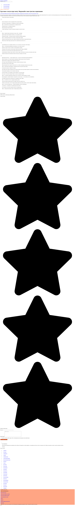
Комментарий (2, 436)
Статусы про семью (3, 13)
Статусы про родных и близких (18, 13)
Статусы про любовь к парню (4, 495)
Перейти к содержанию (3, 0)
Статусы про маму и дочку (27, 13)
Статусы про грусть (3, 492)
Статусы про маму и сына (34, 13)
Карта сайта (2, 502)
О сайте (1, 498)
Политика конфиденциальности (5, 501)
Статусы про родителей (9, 13)
